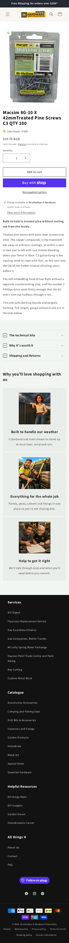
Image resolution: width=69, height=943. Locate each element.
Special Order (16, 763)
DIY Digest (14, 612)
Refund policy (21, 929)
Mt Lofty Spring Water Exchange (27, 647)
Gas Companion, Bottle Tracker (27, 638)
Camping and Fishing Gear (24, 711)
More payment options (34, 192)
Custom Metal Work (20, 678)
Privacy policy (39, 929)
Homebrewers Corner (21, 823)
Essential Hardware (20, 772)
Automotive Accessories (22, 702)
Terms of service (58, 929)
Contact (12, 856)
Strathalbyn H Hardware (32, 924)
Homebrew (14, 746)
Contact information (46, 935)
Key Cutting (15, 669)
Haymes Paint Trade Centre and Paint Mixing (31, 658)
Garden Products (18, 737)
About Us (13, 847)
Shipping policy (24, 935)
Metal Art (13, 755)
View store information (21, 212)
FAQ (10, 864)
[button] (7, 14)
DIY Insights (15, 805)
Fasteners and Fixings (21, 729)
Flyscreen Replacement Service (27, 621)
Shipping (22, 144)
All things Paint (17, 797)
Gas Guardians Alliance (22, 630)
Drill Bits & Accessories (22, 720)
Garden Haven (16, 814)
